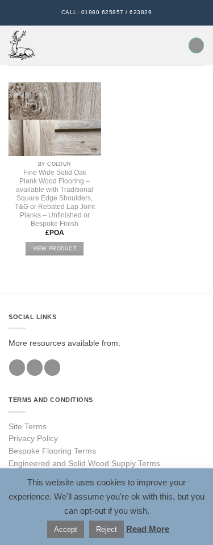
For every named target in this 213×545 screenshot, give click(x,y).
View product (55, 248)
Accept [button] (65, 529)
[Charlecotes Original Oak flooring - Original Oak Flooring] (22, 45)
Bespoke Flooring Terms (52, 451)
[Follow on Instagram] (35, 367)
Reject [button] (106, 529)
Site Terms (28, 426)
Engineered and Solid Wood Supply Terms (84, 463)
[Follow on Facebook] (17, 367)
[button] (49, 45)
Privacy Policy (33, 438)
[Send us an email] (52, 367)
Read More (147, 529)
